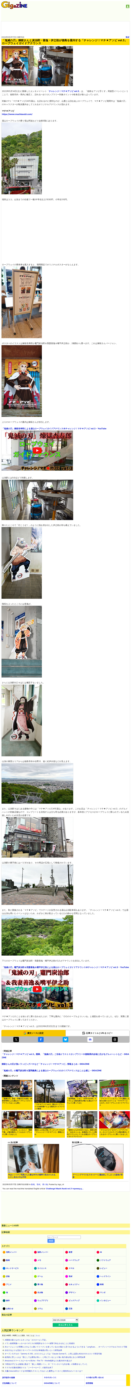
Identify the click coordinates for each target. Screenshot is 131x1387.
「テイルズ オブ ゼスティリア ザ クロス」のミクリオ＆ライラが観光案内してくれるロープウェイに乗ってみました (114, 1132)
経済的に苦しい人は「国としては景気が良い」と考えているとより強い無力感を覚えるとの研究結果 (45, 1357)
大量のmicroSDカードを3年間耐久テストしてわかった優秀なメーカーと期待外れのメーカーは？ (44, 1371)
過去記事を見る (65, 1325)
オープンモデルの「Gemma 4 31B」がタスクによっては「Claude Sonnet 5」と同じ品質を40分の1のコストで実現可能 (53, 1354)
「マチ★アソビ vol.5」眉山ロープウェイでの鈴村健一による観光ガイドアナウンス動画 (49, 1106)
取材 (127, 37)
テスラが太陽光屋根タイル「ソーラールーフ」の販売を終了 (29, 1367)
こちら (36, 1335)
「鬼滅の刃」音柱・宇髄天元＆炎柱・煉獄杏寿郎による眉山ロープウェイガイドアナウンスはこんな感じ (17, 1101)
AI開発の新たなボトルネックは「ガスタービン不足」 (26, 1340)
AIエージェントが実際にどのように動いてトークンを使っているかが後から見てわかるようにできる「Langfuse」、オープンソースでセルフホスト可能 (66, 1347)
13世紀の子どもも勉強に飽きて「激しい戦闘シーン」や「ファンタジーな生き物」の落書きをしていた (46, 1364)
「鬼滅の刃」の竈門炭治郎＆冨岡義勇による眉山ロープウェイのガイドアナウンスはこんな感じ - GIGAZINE (52, 1070)
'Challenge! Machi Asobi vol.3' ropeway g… (64, 1188)
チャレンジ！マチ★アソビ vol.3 (64, 91)
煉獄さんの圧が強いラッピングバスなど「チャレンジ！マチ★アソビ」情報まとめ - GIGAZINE (45, 1064)
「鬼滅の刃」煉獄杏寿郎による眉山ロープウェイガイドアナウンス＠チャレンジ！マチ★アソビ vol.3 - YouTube (54, 428)
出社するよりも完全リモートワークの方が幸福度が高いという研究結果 (33, 1350)
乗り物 (45, 1184)
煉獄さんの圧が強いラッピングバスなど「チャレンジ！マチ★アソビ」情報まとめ (49, 1132)
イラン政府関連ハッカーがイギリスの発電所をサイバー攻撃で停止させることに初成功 (40, 1343)
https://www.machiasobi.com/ (17, 114)
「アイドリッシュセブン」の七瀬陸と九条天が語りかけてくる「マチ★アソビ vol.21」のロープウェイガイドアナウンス (114, 1102)
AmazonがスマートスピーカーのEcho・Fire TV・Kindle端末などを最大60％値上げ (38, 1360)
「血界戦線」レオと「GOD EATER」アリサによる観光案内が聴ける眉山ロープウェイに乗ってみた (82, 1101)
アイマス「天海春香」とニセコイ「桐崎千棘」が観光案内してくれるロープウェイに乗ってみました (17, 1132)
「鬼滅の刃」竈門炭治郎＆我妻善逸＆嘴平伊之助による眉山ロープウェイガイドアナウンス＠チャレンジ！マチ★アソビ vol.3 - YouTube (65, 967)
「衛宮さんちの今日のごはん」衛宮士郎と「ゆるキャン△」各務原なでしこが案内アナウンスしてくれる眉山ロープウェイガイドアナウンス (82, 1133)
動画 (33, 1184)
